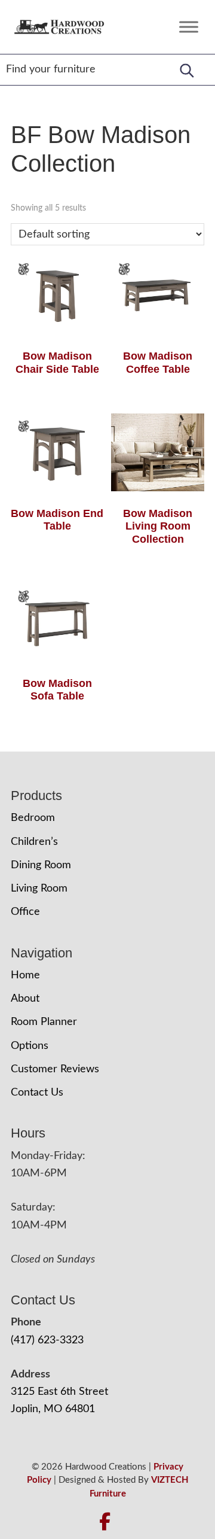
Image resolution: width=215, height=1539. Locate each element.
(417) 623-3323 (47, 1340)
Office (25, 912)
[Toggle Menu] (188, 26)
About (25, 998)
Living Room (39, 888)
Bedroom (33, 818)
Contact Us (37, 1092)
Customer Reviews (55, 1069)
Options (29, 1046)
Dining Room (41, 865)
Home (25, 975)
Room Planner (44, 1022)
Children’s (34, 842)
